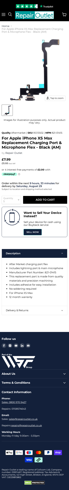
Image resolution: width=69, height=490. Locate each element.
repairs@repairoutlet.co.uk (26, 425)
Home (5, 26)
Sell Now (32, 232)
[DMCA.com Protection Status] (34, 484)
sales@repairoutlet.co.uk (23, 419)
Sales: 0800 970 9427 (14, 402)
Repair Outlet (13, 153)
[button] (34, 253)
